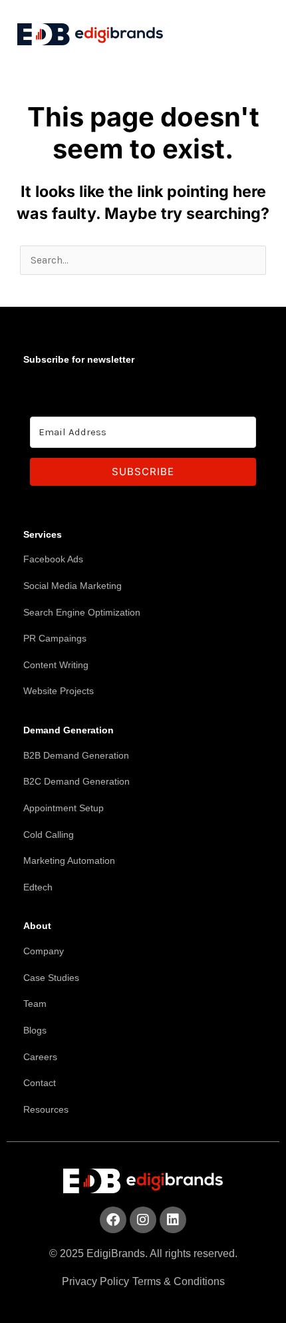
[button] (248, 31)
